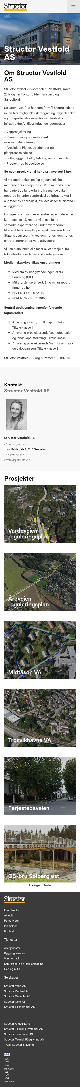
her (68, 171)
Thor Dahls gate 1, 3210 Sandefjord (26, 449)
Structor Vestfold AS (19, 437)
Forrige (34, 885)
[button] (73, 6)
